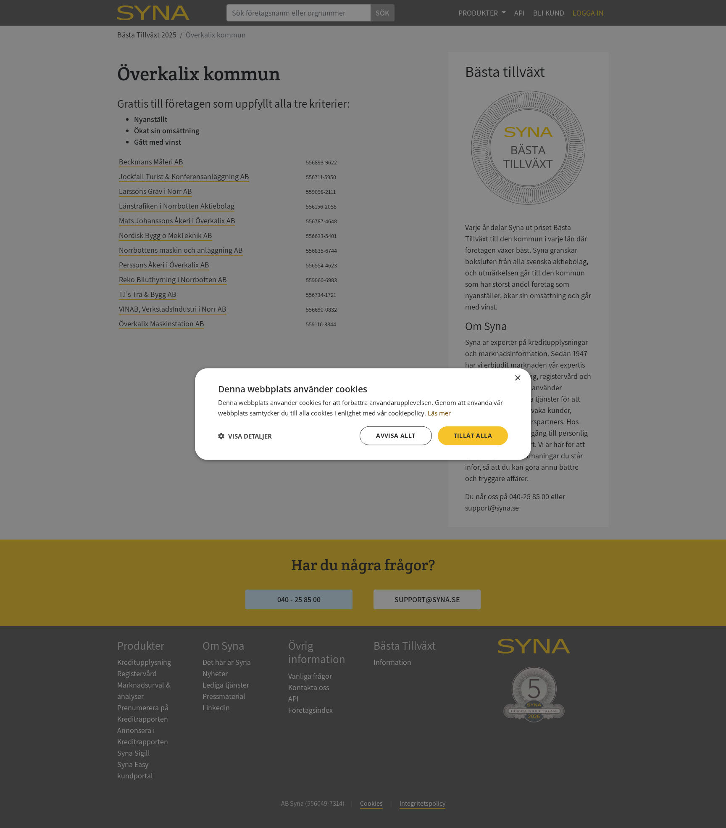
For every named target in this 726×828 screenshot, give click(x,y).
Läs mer (439, 412)
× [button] (517, 378)
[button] (245, 435)
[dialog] (363, 414)
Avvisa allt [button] (395, 435)
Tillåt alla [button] (473, 435)
